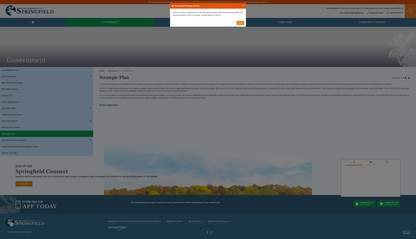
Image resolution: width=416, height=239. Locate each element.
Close (240, 23)
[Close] (243, 5)
